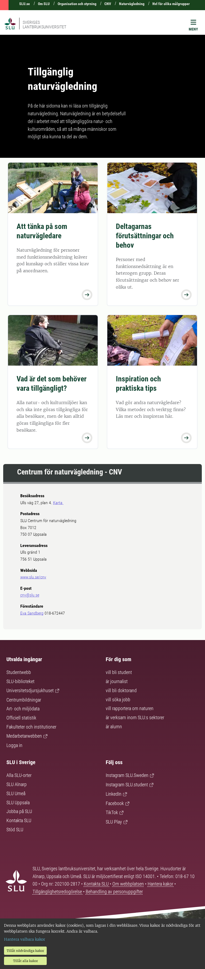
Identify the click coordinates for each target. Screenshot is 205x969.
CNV (107, 4)
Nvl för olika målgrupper (171, 4)
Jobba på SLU (19, 811)
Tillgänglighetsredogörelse (58, 891)
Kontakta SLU (18, 820)
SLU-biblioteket (20, 681)
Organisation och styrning (77, 4)
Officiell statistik (21, 718)
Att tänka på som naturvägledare (42, 231)
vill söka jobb (118, 699)
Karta (58, 502)
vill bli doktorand (121, 690)
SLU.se (24, 4)
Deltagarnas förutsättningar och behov (145, 236)
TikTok (112, 812)
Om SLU (44, 4)
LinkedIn (113, 794)
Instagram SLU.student (127, 784)
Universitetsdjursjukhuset (30, 690)
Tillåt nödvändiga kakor (25, 951)
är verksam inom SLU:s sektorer (135, 717)
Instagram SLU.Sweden (127, 775)
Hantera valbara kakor (24, 939)
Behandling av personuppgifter (114, 891)
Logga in (14, 745)
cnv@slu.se (29, 595)
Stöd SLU (14, 829)
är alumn (114, 726)
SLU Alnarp (16, 784)
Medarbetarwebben (24, 736)
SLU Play (114, 822)
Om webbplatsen (128, 884)
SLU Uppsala (18, 802)
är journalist (117, 681)
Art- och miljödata (23, 708)
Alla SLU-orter (18, 775)
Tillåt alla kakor (25, 961)
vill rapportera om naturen (129, 708)
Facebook (115, 803)
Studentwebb (18, 672)
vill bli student (119, 672)
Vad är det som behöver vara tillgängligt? (51, 383)
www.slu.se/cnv (33, 577)
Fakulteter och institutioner (31, 727)
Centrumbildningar (23, 700)
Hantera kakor (161, 884)
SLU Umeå (15, 793)
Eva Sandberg (32, 613)
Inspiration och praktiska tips (138, 383)
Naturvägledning (131, 4)
